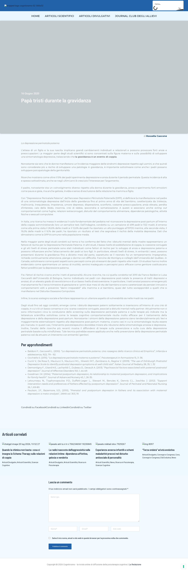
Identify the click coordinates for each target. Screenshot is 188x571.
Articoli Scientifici (24, 462)
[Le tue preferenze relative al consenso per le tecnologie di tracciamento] (183, 566)
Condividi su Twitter (80, 407)
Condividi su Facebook (33, 407)
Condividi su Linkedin (58, 407)
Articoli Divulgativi (9, 462)
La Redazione (135, 564)
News (112, 462)
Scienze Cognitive (103, 465)
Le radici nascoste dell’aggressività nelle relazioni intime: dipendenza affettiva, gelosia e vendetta (69, 453)
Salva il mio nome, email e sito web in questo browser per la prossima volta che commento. (90, 538)
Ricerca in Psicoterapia (124, 462)
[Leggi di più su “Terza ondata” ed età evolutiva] (148, 444)
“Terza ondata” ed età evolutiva (158, 449)
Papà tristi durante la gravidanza (56, 100)
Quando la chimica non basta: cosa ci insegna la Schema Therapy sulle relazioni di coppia (23, 453)
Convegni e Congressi (166, 455)
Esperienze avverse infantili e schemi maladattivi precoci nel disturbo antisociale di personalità (115, 453)
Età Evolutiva (166, 458)
